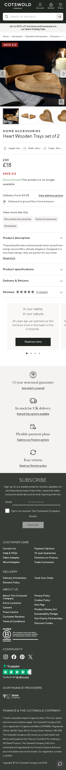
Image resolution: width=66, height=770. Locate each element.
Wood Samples (11, 562)
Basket (51, 8)
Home (6, 36)
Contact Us (9, 548)
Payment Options (44, 548)
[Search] (59, 17)
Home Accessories (46, 219)
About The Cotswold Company (15, 597)
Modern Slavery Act (45, 609)
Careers (7, 607)
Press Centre (10, 612)
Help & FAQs (10, 553)
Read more (9, 258)
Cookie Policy (42, 600)
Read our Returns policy (33, 465)
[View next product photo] (63, 74)
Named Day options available (33, 414)
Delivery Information (14, 578)
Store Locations (12, 603)
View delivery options (51, 195)
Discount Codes (43, 623)
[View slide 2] (31, 353)
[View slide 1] (27, 353)
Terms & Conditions (14, 621)
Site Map (39, 604)
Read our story (33, 341)
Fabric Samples (11, 557)
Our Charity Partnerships (48, 618)
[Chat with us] (60, 764)
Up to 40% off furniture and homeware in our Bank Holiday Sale (33, 28)
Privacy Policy (42, 595)
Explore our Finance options (33, 439)
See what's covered (33, 388)
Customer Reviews (14, 616)
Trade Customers (44, 562)
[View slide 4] (39, 353)
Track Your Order (44, 578)
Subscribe (33, 525)
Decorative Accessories (36, 36)
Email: (8, 502)
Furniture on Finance (46, 557)
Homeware (17, 36)
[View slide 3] (35, 353)
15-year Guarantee (45, 553)
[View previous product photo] (3, 74)
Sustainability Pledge (46, 614)
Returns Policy (11, 582)
